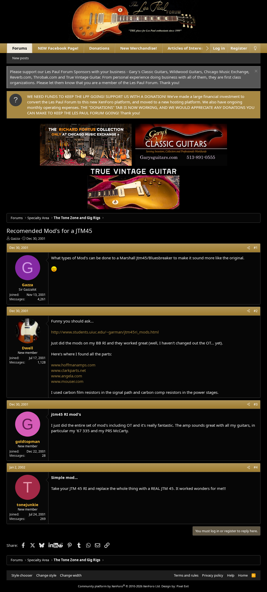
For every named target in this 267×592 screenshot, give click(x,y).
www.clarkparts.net (68, 370)
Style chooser (21, 575)
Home (243, 575)
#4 (256, 467)
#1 (256, 247)
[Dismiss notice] (255, 71)
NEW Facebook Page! (58, 48)
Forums (19, 48)
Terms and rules (186, 575)
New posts (20, 58)
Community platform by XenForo (119, 586)
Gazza (15, 238)
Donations (99, 48)
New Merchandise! (138, 48)
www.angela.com (66, 375)
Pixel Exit (183, 586)
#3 (256, 404)
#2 (256, 311)
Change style (46, 575)
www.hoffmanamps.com (73, 364)
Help (230, 575)
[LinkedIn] (51, 545)
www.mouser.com (67, 381)
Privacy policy (212, 575)
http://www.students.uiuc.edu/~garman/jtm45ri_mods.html (105, 332)
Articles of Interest (186, 48)
